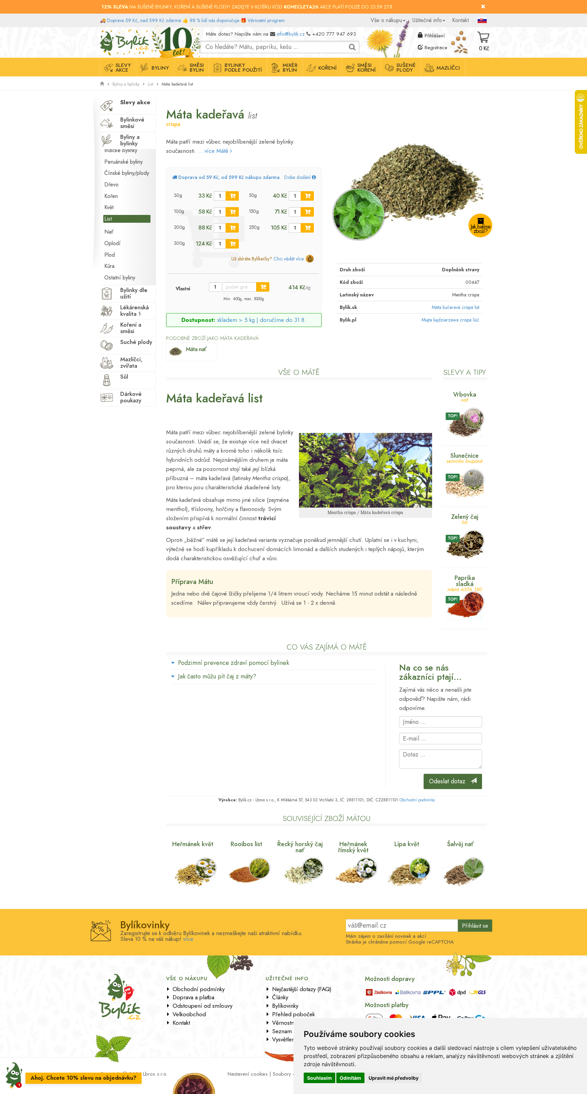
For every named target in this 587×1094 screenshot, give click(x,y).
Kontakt (460, 20)
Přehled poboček (293, 1014)
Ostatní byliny (119, 277)
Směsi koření (366, 67)
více (188, 939)
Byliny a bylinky (125, 84)
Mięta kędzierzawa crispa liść (450, 319)
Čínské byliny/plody (126, 173)
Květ (108, 207)
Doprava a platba (193, 997)
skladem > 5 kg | (261, 320)
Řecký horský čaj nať (300, 847)
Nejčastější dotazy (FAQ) (302, 989)
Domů (106, 32)
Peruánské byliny (123, 162)
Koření (327, 68)
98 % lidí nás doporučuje (214, 20)
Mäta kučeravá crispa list (455, 307)
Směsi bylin (197, 67)
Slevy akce (123, 67)
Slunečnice (464, 457)
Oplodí (112, 243)
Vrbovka (464, 396)
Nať (108, 232)
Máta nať (196, 349)
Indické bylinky (120, 150)
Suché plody (136, 342)
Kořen (111, 196)
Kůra (109, 266)
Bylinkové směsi (132, 122)
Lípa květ (406, 844)
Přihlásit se (475, 926)
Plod (109, 255)
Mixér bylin (290, 67)
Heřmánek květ (192, 844)
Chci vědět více (288, 258)
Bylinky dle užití (133, 293)
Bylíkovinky (285, 1006)
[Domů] (102, 84)
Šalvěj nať (460, 844)
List (150, 84)
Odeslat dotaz (449, 781)
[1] (232, 196)
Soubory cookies (291, 1074)
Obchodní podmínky (417, 800)
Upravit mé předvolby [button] (394, 1078)
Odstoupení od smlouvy (202, 1006)
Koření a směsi (130, 328)
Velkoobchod (189, 1014)
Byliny (160, 68)
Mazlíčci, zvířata (131, 362)
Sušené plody (406, 67)
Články (280, 997)
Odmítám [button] (350, 1078)
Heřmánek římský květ (353, 847)
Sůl (124, 376)
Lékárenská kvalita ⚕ (134, 310)
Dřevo (111, 184)
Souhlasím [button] (319, 1078)
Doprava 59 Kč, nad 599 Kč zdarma (144, 20)
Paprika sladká (464, 582)
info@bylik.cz (291, 34)
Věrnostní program (266, 20)
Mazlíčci (448, 68)
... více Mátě (214, 151)
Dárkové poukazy (131, 397)
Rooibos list (246, 844)
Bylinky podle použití (243, 67)
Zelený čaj (464, 518)
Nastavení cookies (248, 1074)
